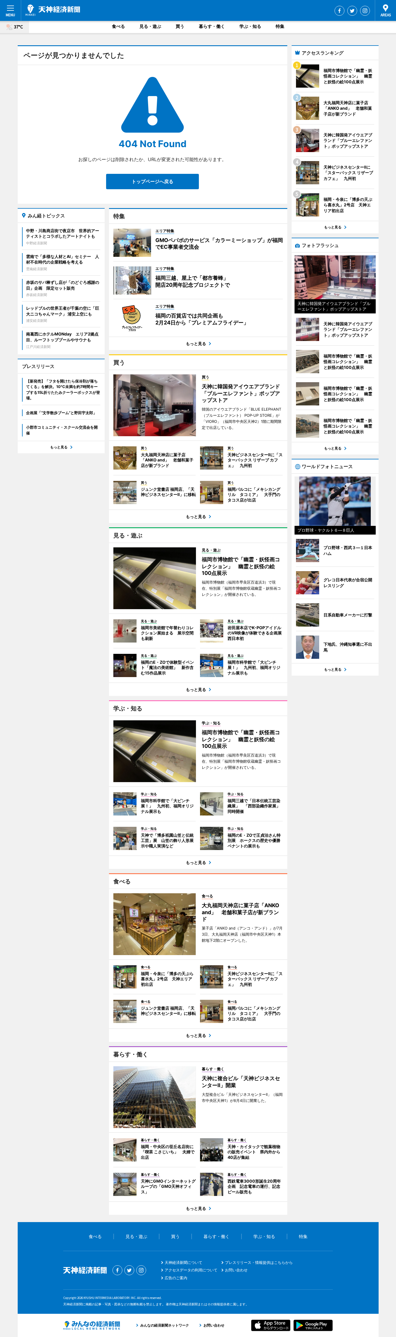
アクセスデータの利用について (191, 1270)
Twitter (352, 11)
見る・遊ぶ (150, 26)
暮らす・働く (212, 26)
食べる (118, 26)
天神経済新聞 (53, 10)
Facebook (339, 11)
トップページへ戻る (152, 181)
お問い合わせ (236, 1270)
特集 (280, 26)
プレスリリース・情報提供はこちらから (259, 1262)
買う (180, 26)
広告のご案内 (176, 1277)
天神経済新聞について (183, 1262)
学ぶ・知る (250, 26)
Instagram (365, 11)
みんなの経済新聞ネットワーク (91, 1325)
